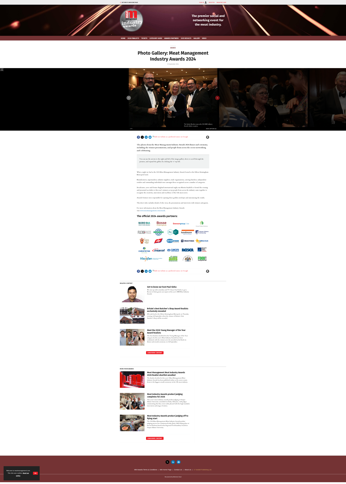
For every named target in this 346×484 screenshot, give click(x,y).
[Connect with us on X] (167, 462)
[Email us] (178, 462)
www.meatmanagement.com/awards (152, 211)
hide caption (210, 129)
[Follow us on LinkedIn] (173, 462)
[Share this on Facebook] (138, 137)
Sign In (201, 2)
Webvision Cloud (177, 477)
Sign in (186, 133)
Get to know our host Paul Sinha (162, 287)
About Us (188, 470)
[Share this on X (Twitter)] (142, 137)
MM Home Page (165, 470)
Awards (173, 48)
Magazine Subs (221, 2)
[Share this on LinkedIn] (146, 137)
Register (212, 2)
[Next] (217, 98)
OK (35, 473)
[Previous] (128, 98)
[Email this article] (150, 137)
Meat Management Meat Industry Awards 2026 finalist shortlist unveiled (166, 373)
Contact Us (178, 470)
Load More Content (155, 353)
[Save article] (207, 137)
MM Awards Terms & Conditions (145, 470)
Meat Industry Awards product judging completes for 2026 (165, 395)
